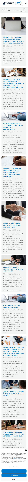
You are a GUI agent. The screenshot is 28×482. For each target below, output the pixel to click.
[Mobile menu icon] (26, 3)
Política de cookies (17, 458)
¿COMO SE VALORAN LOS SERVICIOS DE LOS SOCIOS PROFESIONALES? (12, 225)
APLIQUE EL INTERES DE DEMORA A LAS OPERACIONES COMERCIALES (13, 269)
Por (12, 45)
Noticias (5, 45)
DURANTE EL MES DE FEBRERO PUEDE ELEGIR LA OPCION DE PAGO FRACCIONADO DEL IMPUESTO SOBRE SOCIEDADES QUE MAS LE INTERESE (13, 351)
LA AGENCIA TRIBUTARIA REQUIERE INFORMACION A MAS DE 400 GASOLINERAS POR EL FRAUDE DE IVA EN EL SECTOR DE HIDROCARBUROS (13, 83)
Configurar (14, 479)
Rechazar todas (14, 475)
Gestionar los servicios (13, 467)
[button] (26, 450)
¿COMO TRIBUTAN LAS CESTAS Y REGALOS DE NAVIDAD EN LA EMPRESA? (13, 394)
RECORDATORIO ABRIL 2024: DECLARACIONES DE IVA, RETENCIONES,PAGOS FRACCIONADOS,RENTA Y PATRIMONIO (12, 172)
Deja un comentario (7, 46)
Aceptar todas (14, 471)
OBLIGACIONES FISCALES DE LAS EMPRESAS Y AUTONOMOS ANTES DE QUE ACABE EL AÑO (13, 434)
